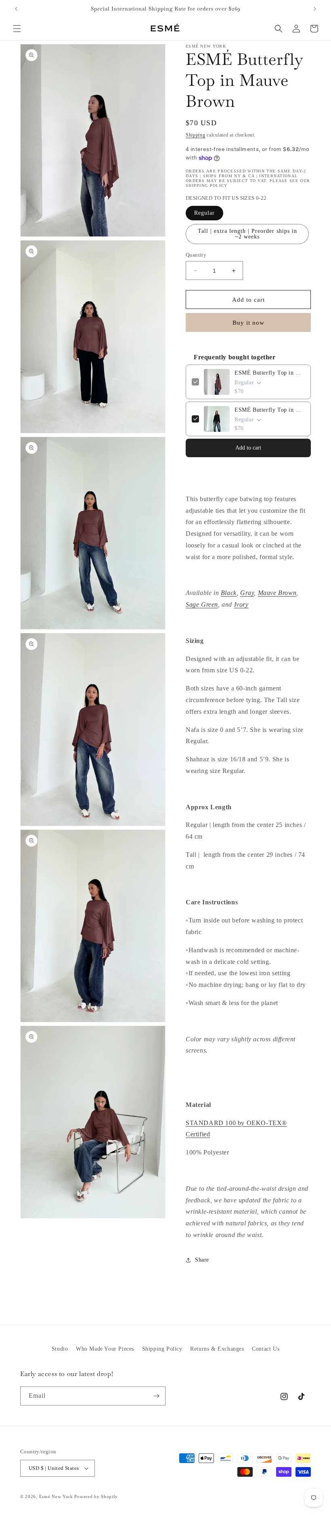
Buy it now (248, 322)
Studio (60, 1349)
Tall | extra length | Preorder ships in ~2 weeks (247, 234)
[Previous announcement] (16, 9)
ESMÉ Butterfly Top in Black (270, 410)
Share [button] (202, 1260)
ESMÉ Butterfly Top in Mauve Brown (270, 373)
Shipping (195, 135)
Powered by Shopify (96, 1496)
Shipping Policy (162, 1349)
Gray (247, 592)
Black (229, 592)
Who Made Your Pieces (105, 1349)
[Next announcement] (315, 9)
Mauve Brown (277, 592)
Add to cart (248, 448)
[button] (17, 28)
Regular (204, 213)
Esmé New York (56, 1496)
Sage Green (202, 604)
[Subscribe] (156, 1396)
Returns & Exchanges (217, 1349)
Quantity (196, 255)
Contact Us (265, 1349)
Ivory (241, 604)
